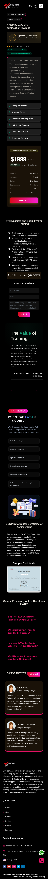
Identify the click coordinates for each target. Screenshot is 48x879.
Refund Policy (39, 877)
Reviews (8, 821)
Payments (8, 830)
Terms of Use (19, 877)
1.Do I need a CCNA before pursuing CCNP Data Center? (22, 618)
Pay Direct (23, 200)
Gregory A (22, 687)
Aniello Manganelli (26, 724)
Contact (8, 825)
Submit (24, 314)
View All (34, 674)
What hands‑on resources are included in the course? (23, 657)
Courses (8, 816)
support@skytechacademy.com (19, 846)
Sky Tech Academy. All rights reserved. (23, 874)
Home (7, 807)
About (7, 812)
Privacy (29, 877)
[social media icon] (4, 866)
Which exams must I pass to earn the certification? (21, 631)
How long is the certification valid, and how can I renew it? (23, 644)
